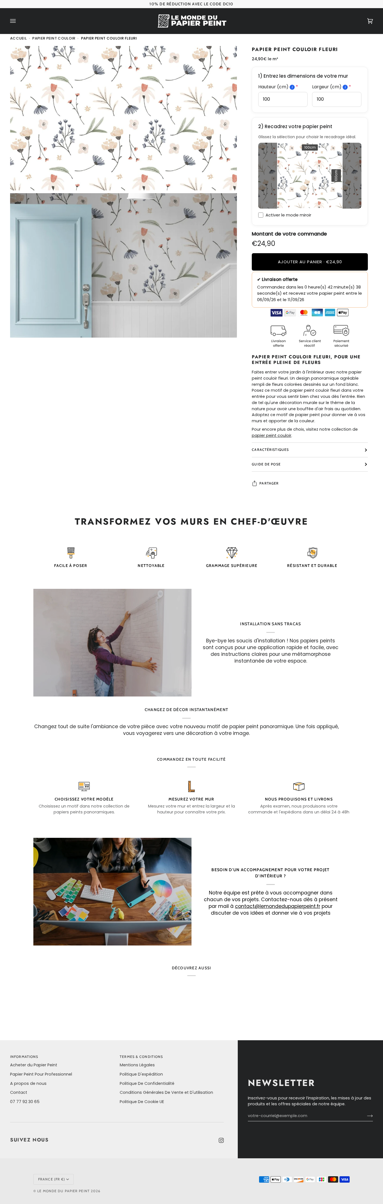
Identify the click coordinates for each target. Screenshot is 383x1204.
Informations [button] (24, 1057)
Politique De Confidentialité (147, 1083)
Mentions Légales (137, 1065)
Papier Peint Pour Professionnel (41, 1074)
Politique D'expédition (141, 1074)
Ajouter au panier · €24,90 (310, 262)
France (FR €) (51, 1179)
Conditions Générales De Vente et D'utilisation (166, 1092)
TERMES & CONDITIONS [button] (141, 1057)
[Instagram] (221, 1140)
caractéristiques (270, 450)
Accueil (18, 38)
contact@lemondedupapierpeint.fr (277, 906)
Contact (18, 1092)
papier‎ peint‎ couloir (271, 435)
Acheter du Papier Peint (33, 1065)
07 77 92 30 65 (25, 1101)
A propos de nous (28, 1083)
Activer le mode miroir (288, 215)
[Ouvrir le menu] (18, 21)
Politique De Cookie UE (142, 1101)
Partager (269, 483)
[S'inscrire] (365, 1115)
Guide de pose (266, 464)
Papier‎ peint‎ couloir (53, 38)
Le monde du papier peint (63, 1191)
